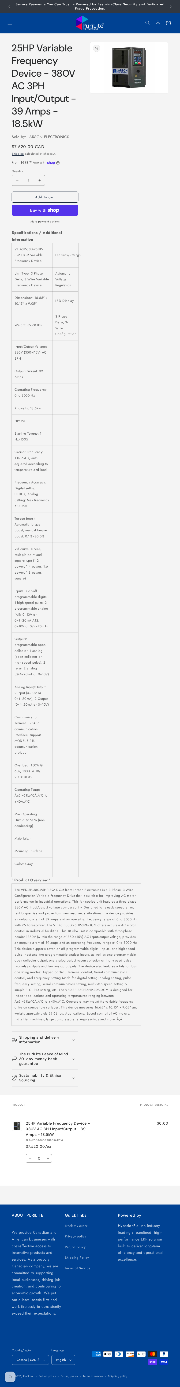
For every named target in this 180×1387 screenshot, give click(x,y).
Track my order (76, 1225)
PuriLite (28, 1376)
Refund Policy (75, 1247)
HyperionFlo (128, 1225)
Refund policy (47, 1376)
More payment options (45, 221)
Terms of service (93, 1376)
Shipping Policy (77, 1257)
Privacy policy (75, 1236)
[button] (10, 23)
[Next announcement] (171, 6)
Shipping (18, 154)
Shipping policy (118, 1376)
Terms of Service (77, 1268)
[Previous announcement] (9, 6)
